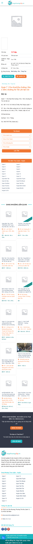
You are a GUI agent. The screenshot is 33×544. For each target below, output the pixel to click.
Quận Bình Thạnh (20, 178)
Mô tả (4, 94)
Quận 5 (4, 169)
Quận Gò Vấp (5, 181)
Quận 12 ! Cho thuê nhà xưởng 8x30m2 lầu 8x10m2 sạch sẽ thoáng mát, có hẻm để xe (8, 324)
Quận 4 (18, 166)
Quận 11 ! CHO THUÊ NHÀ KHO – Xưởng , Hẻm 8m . (23, 323)
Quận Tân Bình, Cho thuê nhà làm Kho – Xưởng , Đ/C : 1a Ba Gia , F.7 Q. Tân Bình (24, 395)
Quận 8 (18, 171)
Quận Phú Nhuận (20, 181)
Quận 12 (18, 176)
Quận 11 (4, 176)
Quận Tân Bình (5, 183)
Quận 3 (4, 166)
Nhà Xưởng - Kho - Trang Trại (18, 71)
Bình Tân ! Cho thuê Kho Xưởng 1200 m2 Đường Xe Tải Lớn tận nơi (8, 259)
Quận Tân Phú (20, 183)
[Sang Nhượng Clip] (16, 3)
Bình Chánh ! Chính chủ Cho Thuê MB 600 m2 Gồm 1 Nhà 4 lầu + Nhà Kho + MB (8, 362)
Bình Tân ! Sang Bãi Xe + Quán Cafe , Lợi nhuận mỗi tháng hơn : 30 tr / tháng (24, 260)
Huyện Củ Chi (5, 190)
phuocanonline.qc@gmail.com (11, 515)
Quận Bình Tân (5, 178)
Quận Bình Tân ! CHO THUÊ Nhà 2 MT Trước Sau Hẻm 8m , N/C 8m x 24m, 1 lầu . (8, 226)
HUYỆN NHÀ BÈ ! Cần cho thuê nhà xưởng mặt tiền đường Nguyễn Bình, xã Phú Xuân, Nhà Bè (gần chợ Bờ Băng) (8, 396)
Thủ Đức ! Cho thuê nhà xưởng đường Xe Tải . (24, 224)
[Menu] (2, 3)
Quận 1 (4, 164)
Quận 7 (4, 171)
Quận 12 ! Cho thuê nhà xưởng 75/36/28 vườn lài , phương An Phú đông (24, 355)
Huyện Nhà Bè (19, 188)
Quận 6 (18, 169)
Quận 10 (18, 174)
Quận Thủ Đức (5, 185)
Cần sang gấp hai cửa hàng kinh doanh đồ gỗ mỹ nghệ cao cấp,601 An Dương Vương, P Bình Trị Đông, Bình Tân (24, 292)
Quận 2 (18, 164)
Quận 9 (4, 174)
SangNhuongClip (22, 537)
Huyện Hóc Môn (6, 188)
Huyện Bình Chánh (21, 185)
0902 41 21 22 (6, 519)
